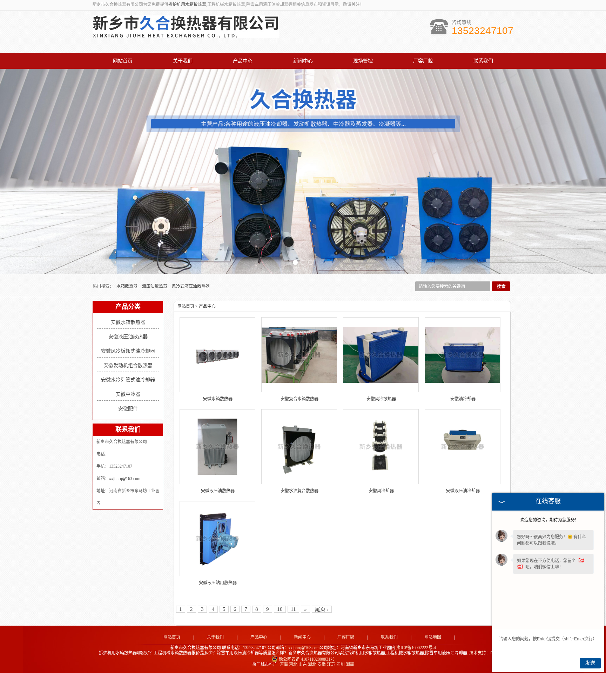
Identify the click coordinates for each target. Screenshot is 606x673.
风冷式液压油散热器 (191, 286)
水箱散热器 (127, 286)
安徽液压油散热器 (128, 336)
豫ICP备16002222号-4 (416, 647)
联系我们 (483, 61)
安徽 (321, 664)
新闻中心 (303, 61)
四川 (340, 664)
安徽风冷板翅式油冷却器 (128, 351)
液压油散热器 (155, 286)
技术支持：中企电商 (488, 653)
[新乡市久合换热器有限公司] (186, 34)
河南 (284, 664)
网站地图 (432, 637)
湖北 (312, 664)
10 (280, 609)
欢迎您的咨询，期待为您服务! (548, 520)
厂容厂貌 (423, 61)
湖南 (350, 664)
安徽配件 (128, 408)
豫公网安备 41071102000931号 (307, 659)
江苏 (331, 664)
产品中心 (242, 61)
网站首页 (123, 61)
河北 (293, 664)
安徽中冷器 (128, 394)
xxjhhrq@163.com (124, 478)
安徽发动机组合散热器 (128, 365)
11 (293, 609)
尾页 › (322, 609)
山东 (302, 664)
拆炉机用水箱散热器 (187, 4)
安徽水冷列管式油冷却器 (128, 379)
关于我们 (183, 61)
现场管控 (363, 61)
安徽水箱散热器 (128, 322)
